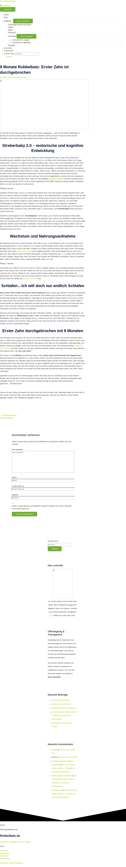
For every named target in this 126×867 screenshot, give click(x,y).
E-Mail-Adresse (18, 486)
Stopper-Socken (56, 179)
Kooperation (8, 51)
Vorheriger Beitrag (8, 415)
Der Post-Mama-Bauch (61, 700)
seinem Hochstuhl (30, 279)
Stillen (10, 27)
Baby (10, 30)
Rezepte (11, 45)
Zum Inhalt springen (8, 1)
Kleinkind (11, 33)
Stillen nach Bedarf (24, 251)
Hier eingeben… (18, 449)
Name (14, 477)
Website (15, 495)
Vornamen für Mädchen (21, 43)
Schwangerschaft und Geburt (19, 25)
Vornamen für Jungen (20, 40)
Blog (5, 17)
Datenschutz (5, 859)
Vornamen (12, 36)
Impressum (4, 856)
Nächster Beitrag (7, 418)
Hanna (54, 750)
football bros (56, 790)
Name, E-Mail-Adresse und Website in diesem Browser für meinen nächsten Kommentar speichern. (42, 507)
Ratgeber (7, 21)
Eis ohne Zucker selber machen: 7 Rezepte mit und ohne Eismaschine (64, 715)
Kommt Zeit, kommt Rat (61, 704)
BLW (63, 254)
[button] (8, 57)
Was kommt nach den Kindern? (64, 708)
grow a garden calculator (61, 776)
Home (6, 15)
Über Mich (8, 48)
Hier (51, 615)
